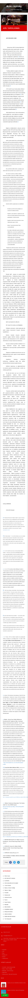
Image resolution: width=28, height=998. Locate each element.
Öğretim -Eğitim (8, 890)
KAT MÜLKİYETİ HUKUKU (10, 878)
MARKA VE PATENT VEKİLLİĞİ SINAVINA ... (16, 990)
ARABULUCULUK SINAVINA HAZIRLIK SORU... (16, 982)
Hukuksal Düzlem (8, 897)
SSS (3, 951)
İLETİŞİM (5, 995)
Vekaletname (5, 958)
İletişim (3, 956)
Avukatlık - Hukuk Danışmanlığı (8, 967)
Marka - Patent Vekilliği (7, 968)
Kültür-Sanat (7, 876)
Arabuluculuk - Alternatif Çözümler (9, 974)
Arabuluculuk (7, 895)
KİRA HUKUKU (7, 907)
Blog (3, 953)
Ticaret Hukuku (8, 885)
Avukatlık (6, 892)
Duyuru (6, 899)
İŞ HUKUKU (7, 880)
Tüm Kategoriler (8, 918)
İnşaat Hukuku (8, 902)
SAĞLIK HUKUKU (8, 914)
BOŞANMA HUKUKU (9, 909)
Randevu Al (4, 954)
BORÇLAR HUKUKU (9, 911)
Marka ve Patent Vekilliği (10, 887)
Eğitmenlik (4, 972)
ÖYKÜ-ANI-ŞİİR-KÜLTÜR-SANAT (11, 883)
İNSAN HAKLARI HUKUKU (10, 916)
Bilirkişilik (6, 904)
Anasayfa (8, 9)
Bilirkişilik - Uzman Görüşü (7, 970)
